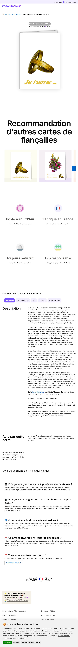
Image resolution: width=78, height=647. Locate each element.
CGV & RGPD (7, 615)
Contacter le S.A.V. (13, 563)
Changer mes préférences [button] (31, 642)
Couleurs (42, 300)
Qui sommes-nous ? (48, 615)
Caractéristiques (23, 300)
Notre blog (44, 611)
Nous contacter (8, 611)
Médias (52, 611)
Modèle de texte (54, 300)
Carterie (7, 14)
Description (9, 300)
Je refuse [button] (16, 642)
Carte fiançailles (16, 14)
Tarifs (34, 300)
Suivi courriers (20, 611)
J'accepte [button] (7, 642)
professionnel (71, 2)
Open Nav (74, 6)
